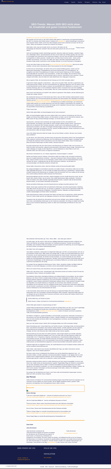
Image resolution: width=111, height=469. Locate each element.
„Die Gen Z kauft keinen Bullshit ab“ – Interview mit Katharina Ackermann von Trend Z (48, 397)
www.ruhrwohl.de (51, 442)
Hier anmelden (47, 457)
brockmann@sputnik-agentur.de (70, 433)
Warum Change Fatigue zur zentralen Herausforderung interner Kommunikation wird (48, 413)
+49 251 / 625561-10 (22, 458)
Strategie (55, 37)
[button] (107, 2)
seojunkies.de (61, 41)
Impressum (51, 466)
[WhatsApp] (27, 391)
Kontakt (42, 466)
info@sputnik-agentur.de (23, 459)
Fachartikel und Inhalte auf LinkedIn (49, 311)
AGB (46, 466)
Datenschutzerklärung (60, 466)
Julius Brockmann (45, 37)
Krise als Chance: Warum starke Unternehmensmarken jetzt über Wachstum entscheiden (49, 405)
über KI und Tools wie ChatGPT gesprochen (60, 64)
